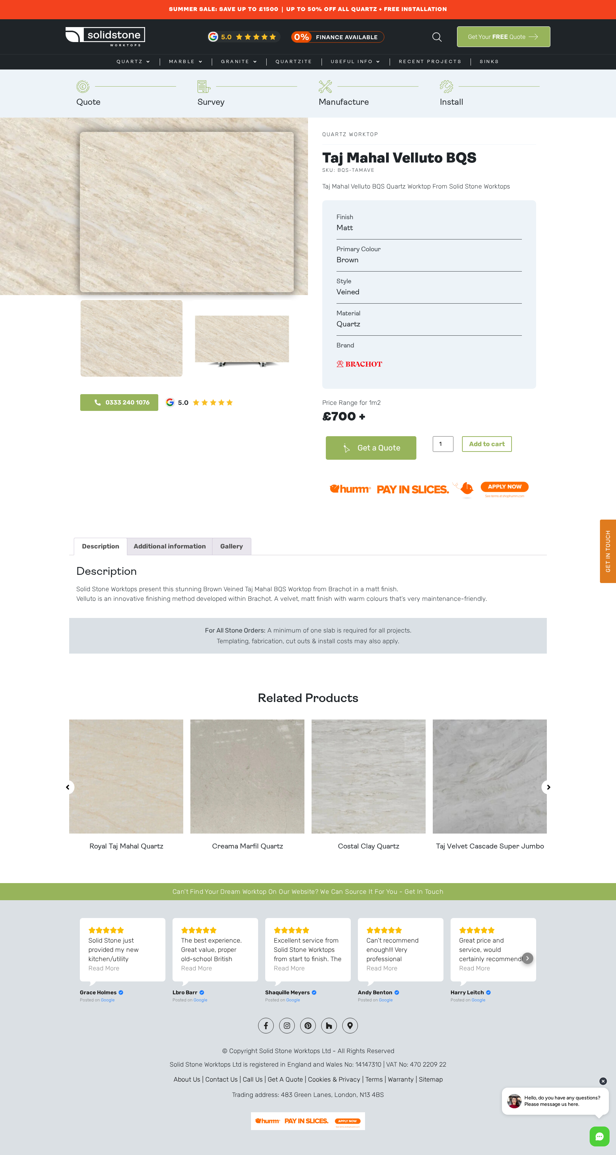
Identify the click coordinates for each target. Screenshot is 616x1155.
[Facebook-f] (266, 1025)
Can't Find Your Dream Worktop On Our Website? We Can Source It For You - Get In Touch (308, 892)
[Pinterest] (308, 1025)
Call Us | (255, 1079)
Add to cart (487, 444)
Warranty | (403, 1079)
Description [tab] (100, 546)
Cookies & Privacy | (336, 1079)
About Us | (189, 1079)
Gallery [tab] (231, 546)
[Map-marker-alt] (350, 1025)
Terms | (376, 1079)
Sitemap (431, 1079)
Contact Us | (224, 1079)
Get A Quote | (288, 1079)
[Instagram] (287, 1025)
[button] (67, 787)
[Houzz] (329, 1025)
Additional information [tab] (170, 546)
